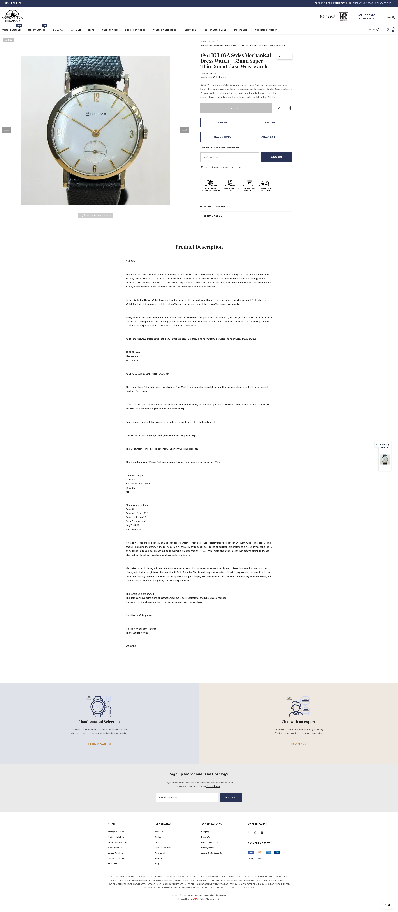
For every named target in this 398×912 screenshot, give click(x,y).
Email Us (270, 122)
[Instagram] (256, 832)
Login (388, 17)
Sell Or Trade (222, 137)
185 (206, 167)
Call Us (222, 122)
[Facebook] (251, 832)
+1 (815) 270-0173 (11, 3)
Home (203, 41)
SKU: (202, 73)
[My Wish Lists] (387, 30)
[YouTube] (264, 832)
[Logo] (12, 16)
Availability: (206, 77)
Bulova (212, 41)
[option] (95, 130)
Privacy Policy (213, 786)
